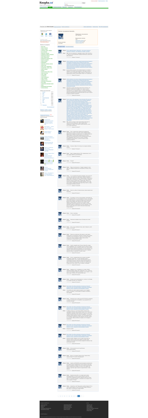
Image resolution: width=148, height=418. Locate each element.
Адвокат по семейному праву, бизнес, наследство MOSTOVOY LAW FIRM (48, 149)
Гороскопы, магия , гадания (46, 50)
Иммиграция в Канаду (45, 55)
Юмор (42, 85)
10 (64, 396)
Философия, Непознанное (46, 81)
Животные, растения (45, 53)
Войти (107, 0)
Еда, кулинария (44, 51)
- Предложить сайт (89, 409)
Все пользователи (50, 106)
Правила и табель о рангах (46, 109)
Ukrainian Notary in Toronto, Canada (47, 132)
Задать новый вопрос (88, 26)
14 (73, 396)
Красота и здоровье (45, 59)
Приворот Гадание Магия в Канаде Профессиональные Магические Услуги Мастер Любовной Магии (49, 155)
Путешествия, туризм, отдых (46, 67)
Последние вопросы (69, 46)
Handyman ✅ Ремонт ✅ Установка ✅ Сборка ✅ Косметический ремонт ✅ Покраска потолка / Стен (49, 162)
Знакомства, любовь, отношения (47, 54)
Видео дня (65, 7)
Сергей (43, 92)
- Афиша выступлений (67, 407)
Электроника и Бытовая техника (47, 83)
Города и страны (44, 49)
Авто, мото (43, 46)
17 (81, 396)
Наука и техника (44, 61)
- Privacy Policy (89, 410)
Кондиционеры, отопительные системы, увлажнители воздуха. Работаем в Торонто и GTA (48, 122)
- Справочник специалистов (45, 408)
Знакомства (70, 7)
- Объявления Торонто (44, 409)
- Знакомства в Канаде (67, 404)
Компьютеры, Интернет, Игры (46, 58)
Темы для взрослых (45, 77)
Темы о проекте (44, 78)
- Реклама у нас (89, 404)
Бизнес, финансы (44, 47)
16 (78, 396)
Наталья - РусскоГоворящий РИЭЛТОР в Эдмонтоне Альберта (48, 169)
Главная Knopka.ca (43, 7)
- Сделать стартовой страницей (92, 408)
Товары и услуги (44, 79)
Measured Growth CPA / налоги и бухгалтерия (48, 143)
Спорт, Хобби (43, 74)
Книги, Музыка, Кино (45, 57)
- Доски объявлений (67, 405)
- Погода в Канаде (66, 408)
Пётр (43, 94)
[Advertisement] (74, 17)
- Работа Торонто (66, 409)
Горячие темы (95, 26)
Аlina (43, 93)
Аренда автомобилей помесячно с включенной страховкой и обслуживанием (49, 138)
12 (69, 396)
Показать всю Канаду (57, 26)
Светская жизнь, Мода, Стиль (46, 71)
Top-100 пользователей (103, 26)
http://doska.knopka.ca (44, 41)
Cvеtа (43, 99)
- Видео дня (42, 405)
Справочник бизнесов (57, 7)
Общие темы (43, 65)
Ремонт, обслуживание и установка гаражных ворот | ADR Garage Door (49, 174)
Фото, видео (43, 82)
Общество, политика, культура (47, 63)
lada (43, 100)
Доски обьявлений (78, 7)
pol (43, 96)
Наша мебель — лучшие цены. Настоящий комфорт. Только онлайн (49, 127)
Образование (43, 62)
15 (76, 396)
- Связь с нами (89, 405)
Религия (42, 70)
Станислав (44, 105)
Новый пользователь (101, 0)
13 (71, 396)
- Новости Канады (43, 404)
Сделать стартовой (94, 0)
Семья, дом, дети (44, 73)
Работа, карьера (44, 69)
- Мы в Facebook (89, 407)
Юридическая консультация (46, 86)
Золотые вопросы (44, 87)
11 (66, 396)
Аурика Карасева (45, 97)
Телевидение (43, 75)
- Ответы (42, 407)
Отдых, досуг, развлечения (46, 66)
